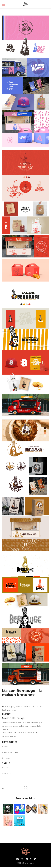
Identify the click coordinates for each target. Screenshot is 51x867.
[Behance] (17, 859)
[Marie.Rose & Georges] (43, 809)
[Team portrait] (19, 809)
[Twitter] (34, 859)
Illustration (6, 758)
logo (14, 710)
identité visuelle (23, 706)
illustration (37, 706)
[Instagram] (27, 859)
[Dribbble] (22, 859)
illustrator (6, 710)
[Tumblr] (31, 859)
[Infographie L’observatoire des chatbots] (19, 820)
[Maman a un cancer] (8, 820)
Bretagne (9, 706)
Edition (5, 746)
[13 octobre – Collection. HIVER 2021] (31, 809)
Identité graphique (10, 752)
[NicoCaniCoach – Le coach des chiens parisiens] (8, 809)
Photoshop (6, 773)
